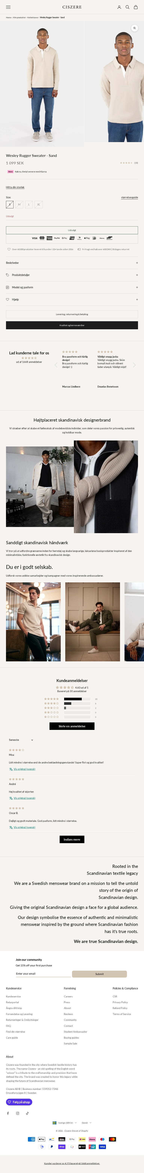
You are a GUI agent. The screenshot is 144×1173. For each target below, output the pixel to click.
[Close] (114, 512)
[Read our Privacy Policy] (110, 648)
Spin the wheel (72, 657)
